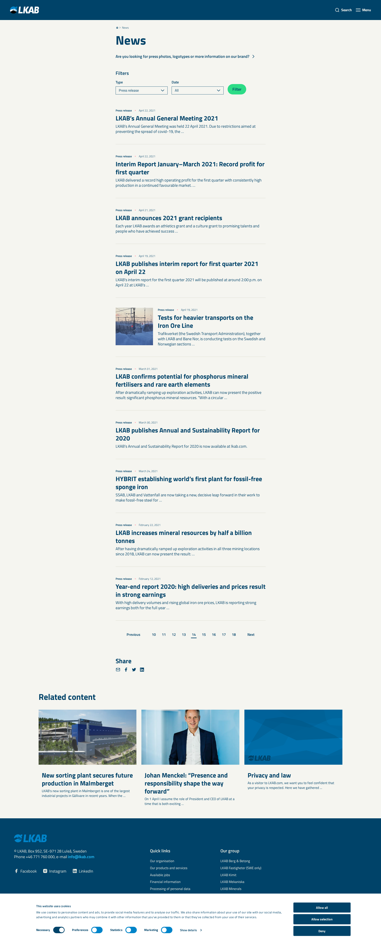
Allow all (322, 907)
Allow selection (322, 919)
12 (174, 634)
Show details (188, 930)
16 (214, 634)
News (125, 27)
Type (119, 82)
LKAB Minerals (230, 889)
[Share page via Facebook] (126, 669)
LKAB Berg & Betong (235, 861)
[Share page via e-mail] (118, 669)
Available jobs (160, 875)
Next (250, 634)
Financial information (165, 882)
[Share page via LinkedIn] (142, 669)
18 (234, 634)
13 (184, 634)
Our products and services (168, 868)
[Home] (117, 27)
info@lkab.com (81, 857)
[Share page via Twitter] (134, 669)
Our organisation (162, 861)
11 (164, 634)
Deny (321, 931)
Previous (133, 634)
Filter (236, 89)
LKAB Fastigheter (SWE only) (240, 868)
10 (154, 634)
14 (194, 634)
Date (175, 82)
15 (204, 634)
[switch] (97, 930)
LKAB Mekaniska (232, 882)
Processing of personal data (170, 889)
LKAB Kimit (228, 875)
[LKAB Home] (24, 9)
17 (224, 634)
